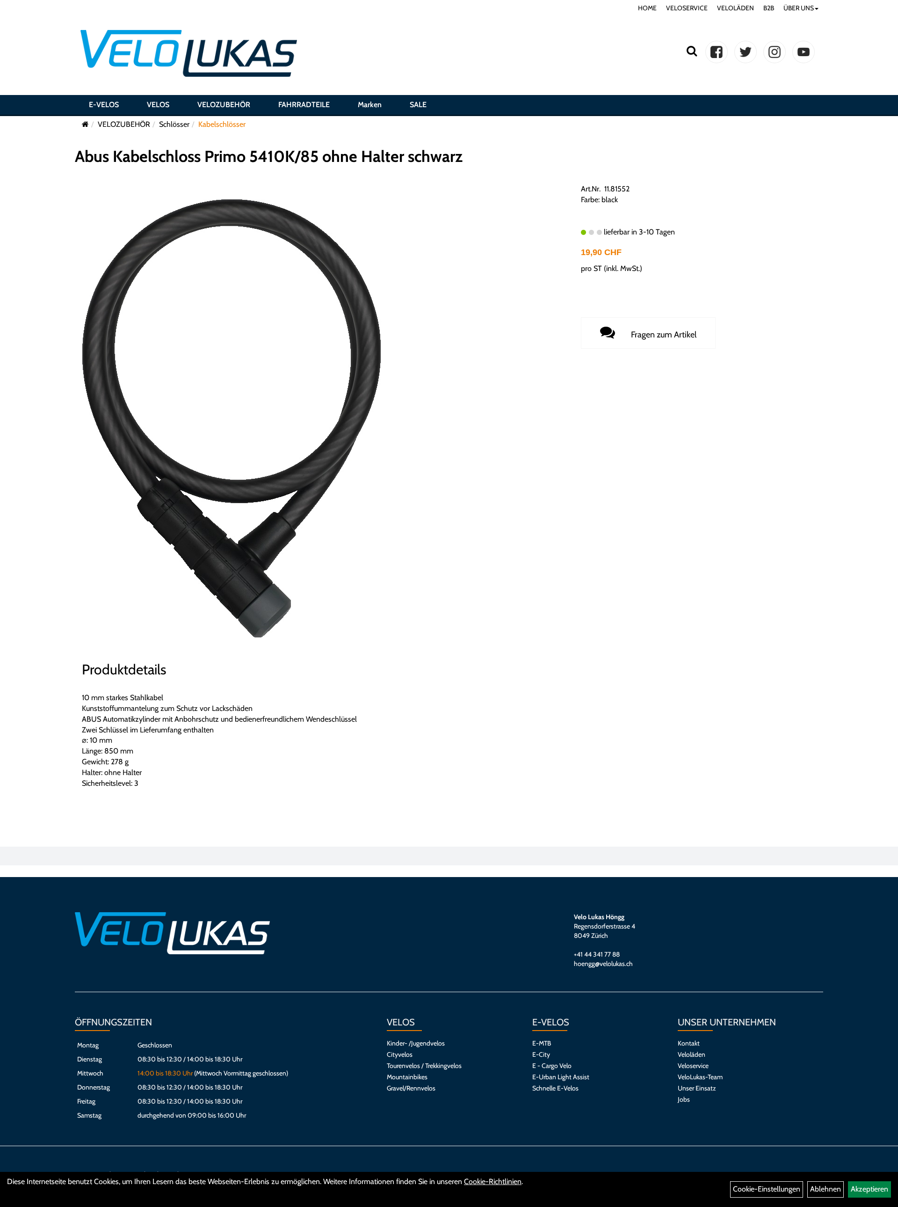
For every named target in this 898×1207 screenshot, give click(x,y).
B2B (768, 8)
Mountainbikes (407, 1077)
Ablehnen (825, 1189)
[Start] (85, 124)
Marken (370, 104)
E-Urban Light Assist (560, 1077)
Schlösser (174, 124)
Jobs (684, 1099)
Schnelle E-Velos (555, 1088)
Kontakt (689, 1043)
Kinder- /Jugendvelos (416, 1043)
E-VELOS (104, 104)
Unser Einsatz (697, 1088)
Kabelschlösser (222, 124)
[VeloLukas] (188, 53)
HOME (647, 8)
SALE (418, 104)
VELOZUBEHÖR (223, 104)
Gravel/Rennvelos (411, 1088)
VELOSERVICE (687, 8)
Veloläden (691, 1054)
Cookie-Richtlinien (492, 1181)
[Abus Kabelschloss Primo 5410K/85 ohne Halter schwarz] (231, 417)
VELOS (158, 104)
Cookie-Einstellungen (766, 1189)
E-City (541, 1054)
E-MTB (541, 1043)
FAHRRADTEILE (304, 104)
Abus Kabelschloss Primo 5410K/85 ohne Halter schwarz (269, 156)
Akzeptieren (869, 1189)
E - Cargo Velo (552, 1065)
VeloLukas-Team (700, 1077)
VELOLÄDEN (735, 8)
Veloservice (693, 1065)
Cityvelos (400, 1054)
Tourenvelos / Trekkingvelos (424, 1065)
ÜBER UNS (798, 8)
